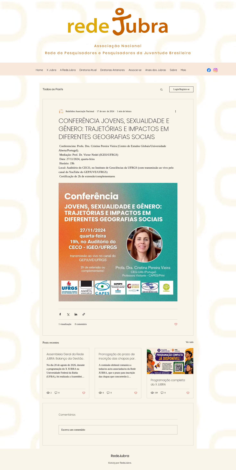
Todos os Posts (53, 89)
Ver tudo (189, 342)
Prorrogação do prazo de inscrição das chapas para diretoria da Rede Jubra (117, 356)
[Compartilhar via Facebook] (60, 314)
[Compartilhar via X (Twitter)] (68, 314)
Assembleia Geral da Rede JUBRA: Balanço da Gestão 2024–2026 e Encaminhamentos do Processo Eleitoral (65, 356)
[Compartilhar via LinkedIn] (75, 314)
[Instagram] (215, 70)
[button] (161, 89)
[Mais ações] (175, 111)
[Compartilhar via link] (83, 314)
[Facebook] (208, 70)
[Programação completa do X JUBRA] (170, 361)
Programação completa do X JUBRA (168, 382)
